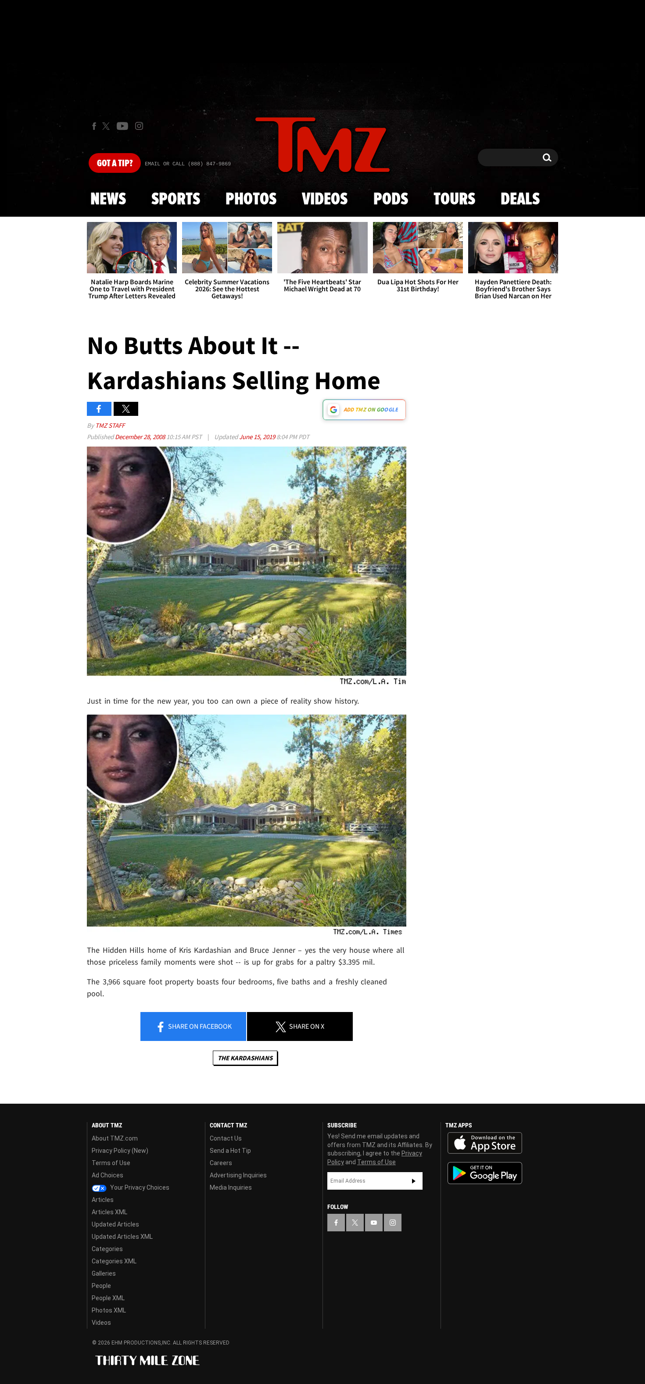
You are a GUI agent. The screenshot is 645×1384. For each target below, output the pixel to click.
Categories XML (114, 1261)
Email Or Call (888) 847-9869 (188, 164)
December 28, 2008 (140, 437)
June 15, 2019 (257, 437)
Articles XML (109, 1212)
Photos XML (109, 1310)
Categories (107, 1248)
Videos (325, 199)
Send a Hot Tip (230, 1150)
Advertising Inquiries (238, 1175)
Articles (103, 1199)
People (101, 1285)
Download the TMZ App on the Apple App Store (485, 1143)
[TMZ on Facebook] (94, 126)
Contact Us (226, 1138)
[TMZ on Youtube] (122, 126)
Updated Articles (115, 1224)
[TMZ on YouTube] (374, 1222)
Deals (520, 199)
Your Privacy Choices (139, 1187)
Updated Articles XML (122, 1236)
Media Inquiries (231, 1187)
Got (115, 163)
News (108, 199)
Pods (390, 199)
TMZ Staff (110, 425)
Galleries (104, 1273)
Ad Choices (107, 1175)
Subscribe (414, 1181)
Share (199, 1026)
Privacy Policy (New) (120, 1150)
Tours (454, 199)
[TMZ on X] (107, 126)
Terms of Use (111, 1162)
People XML (108, 1298)
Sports (175, 199)
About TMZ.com (115, 1138)
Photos (251, 199)
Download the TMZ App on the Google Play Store (485, 1173)
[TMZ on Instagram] (139, 126)
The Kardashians (245, 1058)
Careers (221, 1162)
